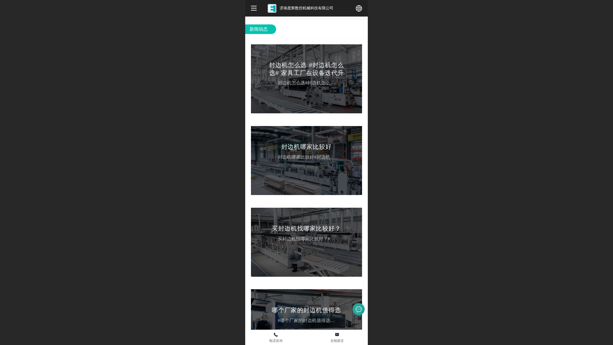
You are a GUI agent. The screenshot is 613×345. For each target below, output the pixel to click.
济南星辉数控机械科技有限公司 (306, 8)
